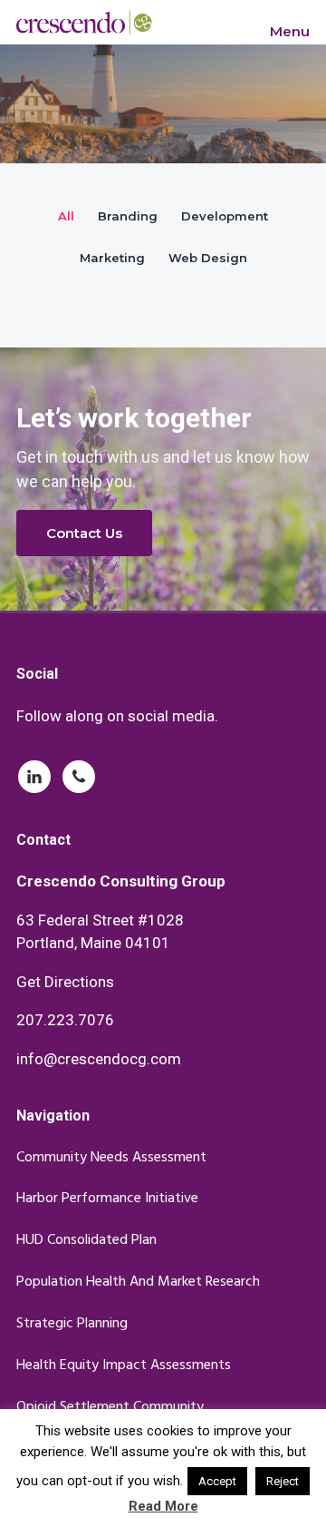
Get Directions (65, 982)
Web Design (207, 257)
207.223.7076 (65, 1020)
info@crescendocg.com (98, 1059)
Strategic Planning (72, 1324)
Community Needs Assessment (111, 1158)
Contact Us (84, 533)
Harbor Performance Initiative (107, 1199)
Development (224, 216)
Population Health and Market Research (138, 1282)
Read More (163, 1506)
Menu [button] (290, 31)
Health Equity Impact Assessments (123, 1366)
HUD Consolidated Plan (86, 1240)
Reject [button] (282, 1481)
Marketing (112, 257)
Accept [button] (217, 1481)
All (66, 216)
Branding (128, 216)
